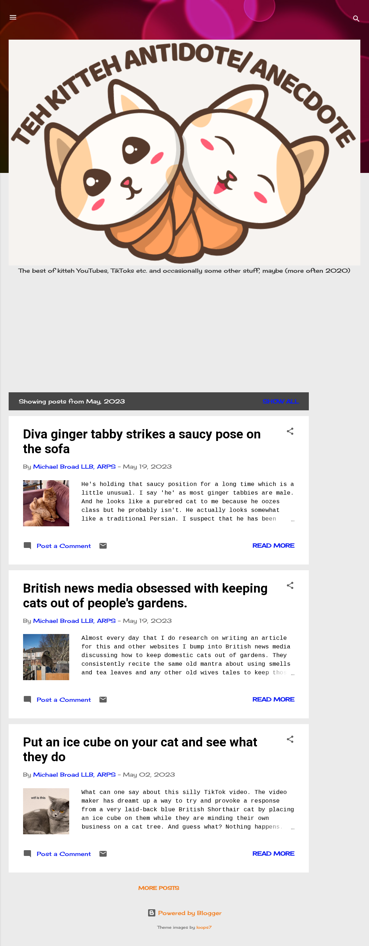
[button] (290, 432)
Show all (281, 401)
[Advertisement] (185, 330)
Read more (273, 545)
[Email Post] (103, 548)
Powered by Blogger (189, 912)
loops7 (204, 927)
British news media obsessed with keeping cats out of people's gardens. (145, 596)
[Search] (356, 20)
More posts (158, 888)
